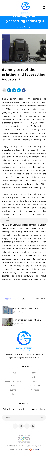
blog (13, 394)
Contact (35, 390)
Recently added (39, 299)
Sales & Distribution (13, 382)
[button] (21, 60)
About (13, 373)
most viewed (9, 299)
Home (18, 27)
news (13, 386)
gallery (35, 373)
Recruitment (35, 386)
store (13, 377)
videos (35, 377)
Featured (24, 299)
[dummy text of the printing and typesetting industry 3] (24, 49)
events (27, 27)
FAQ (35, 382)
